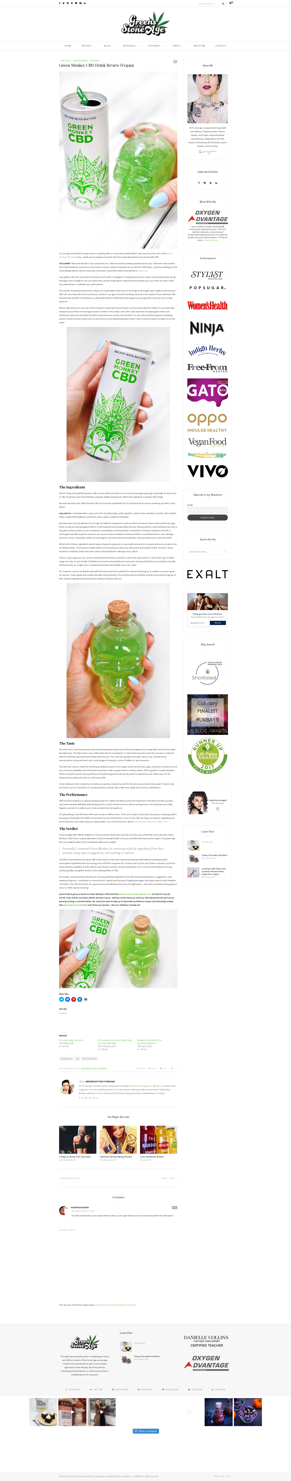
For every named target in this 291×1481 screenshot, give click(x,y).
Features (154, 45)
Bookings (129, 45)
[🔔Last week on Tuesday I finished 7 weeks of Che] (102, 1412)
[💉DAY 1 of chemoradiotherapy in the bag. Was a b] (131, 1412)
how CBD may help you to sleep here (150, 821)
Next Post (169, 1178)
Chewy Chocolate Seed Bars (214, 855)
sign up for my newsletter (75, 905)
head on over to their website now (135, 894)
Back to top (222, 1476)
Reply (175, 1207)
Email (190, 505)
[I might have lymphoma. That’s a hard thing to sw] (189, 1412)
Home (68, 45)
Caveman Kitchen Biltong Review (116, 1156)
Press (177, 45)
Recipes (86, 45)
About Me (199, 45)
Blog (107, 45)
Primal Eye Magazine (142, 1086)
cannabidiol (66, 1059)
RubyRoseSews (80, 1207)
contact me (142, 270)
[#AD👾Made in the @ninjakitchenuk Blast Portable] (219, 1412)
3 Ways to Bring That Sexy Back (74, 1156)
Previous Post (70, 1178)
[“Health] (207, 734)
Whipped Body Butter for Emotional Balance (149, 1042)
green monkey (89, 1059)
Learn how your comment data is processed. (115, 1305)
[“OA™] (207, 223)
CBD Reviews (80, 60)
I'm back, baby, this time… (72, 1040)
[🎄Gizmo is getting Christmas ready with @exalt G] (72, 1412)
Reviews (95, 60)
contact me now (210, 240)
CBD (77, 1059)
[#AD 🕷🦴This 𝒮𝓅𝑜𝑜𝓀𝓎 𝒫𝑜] (248, 1412)
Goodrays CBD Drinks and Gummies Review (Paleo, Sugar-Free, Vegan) (214, 871)
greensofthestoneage (94, 1068)
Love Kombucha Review (152, 1156)
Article (66, 60)
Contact (221, 45)
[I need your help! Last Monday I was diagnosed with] (160, 1412)
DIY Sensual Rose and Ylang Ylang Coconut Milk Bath (114, 1042)
